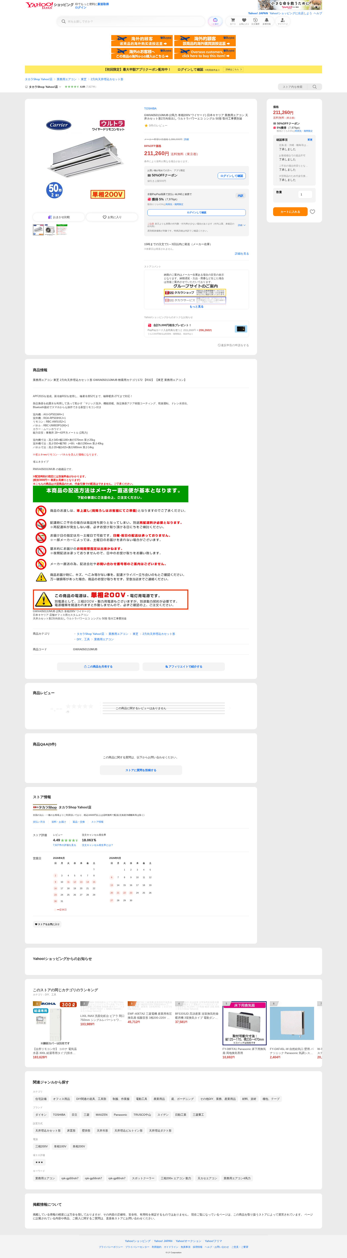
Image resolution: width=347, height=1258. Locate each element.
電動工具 (141, 1098)
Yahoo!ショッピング (138, 1241)
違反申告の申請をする (235, 345)
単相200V (79, 1146)
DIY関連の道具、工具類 (91, 1098)
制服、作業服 (121, 1098)
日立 (74, 1114)
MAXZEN (101, 1114)
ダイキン (41, 1114)
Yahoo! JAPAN (258, 13)
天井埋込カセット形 (48, 1130)
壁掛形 (86, 1130)
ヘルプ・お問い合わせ (217, 1247)
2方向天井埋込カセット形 (107, 79)
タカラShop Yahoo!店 (38, 79)
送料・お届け (59, 821)
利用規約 (156, 1247)
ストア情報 (97, 821)
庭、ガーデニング (182, 1098)
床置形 (71, 1130)
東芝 (84, 79)
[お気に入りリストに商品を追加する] (312, 211)
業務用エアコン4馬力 (237, 1178)
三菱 (86, 1114)
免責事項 (185, 1247)
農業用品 (159, 1098)
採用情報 (197, 1247)
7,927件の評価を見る (64, 845)
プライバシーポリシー (111, 1247)
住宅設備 (41, 1098)
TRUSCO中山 (142, 1114)
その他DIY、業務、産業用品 (218, 1098)
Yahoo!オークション (188, 1241)
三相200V (41, 1146)
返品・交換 (79, 821)
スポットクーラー (143, 1178)
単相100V (60, 1146)
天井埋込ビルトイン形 (128, 1130)
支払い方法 (39, 821)
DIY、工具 (83, 639)
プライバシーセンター (137, 1247)
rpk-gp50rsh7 (70, 1178)
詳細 (186, 139)
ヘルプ (318, 13)
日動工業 (180, 1114)
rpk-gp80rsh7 (117, 1178)
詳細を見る (242, 253)
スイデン (163, 1114)
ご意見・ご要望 (239, 1247)
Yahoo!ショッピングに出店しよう (290, 13)
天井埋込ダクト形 (160, 1130)
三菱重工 (198, 1114)
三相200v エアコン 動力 (176, 1178)
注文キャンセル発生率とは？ (97, 845)
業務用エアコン (67, 79)
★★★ (39, 1162)
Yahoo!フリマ (213, 1241)
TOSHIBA (59, 1114)
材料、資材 (249, 1098)
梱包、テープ (271, 1098)
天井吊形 (102, 1130)
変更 (310, 139)
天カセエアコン (207, 1178)
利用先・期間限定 (174, 204)
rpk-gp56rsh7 (93, 1178)
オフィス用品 (61, 1098)
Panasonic (120, 1114)
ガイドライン (171, 1247)
